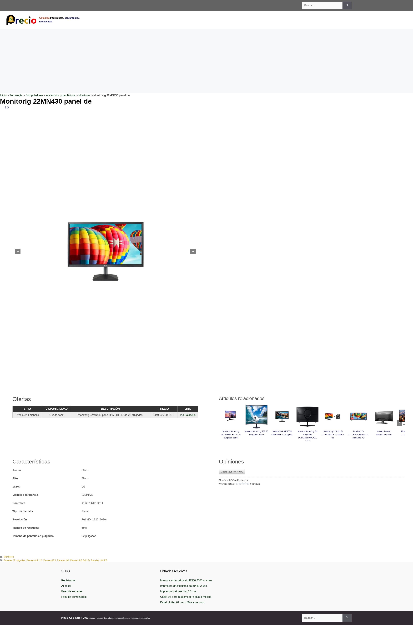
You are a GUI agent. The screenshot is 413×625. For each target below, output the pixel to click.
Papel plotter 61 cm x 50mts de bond (182, 602)
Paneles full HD (34, 560)
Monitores (84, 95)
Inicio (3, 95)
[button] (17, 251)
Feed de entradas (71, 591)
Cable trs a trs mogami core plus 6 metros (185, 596)
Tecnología (16, 95)
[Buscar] (347, 5)
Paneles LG (63, 560)
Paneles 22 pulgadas (14, 560)
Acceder (66, 585)
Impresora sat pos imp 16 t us (178, 591)
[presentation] (399, 423)
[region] (206, 54)
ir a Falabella (188, 415)
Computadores (34, 95)
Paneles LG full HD (80, 560)
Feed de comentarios (74, 596)
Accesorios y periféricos (60, 95)
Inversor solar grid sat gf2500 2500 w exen (186, 580)
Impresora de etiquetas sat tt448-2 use (183, 585)
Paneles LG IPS (99, 560)
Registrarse (68, 580)
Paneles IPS (49, 560)
